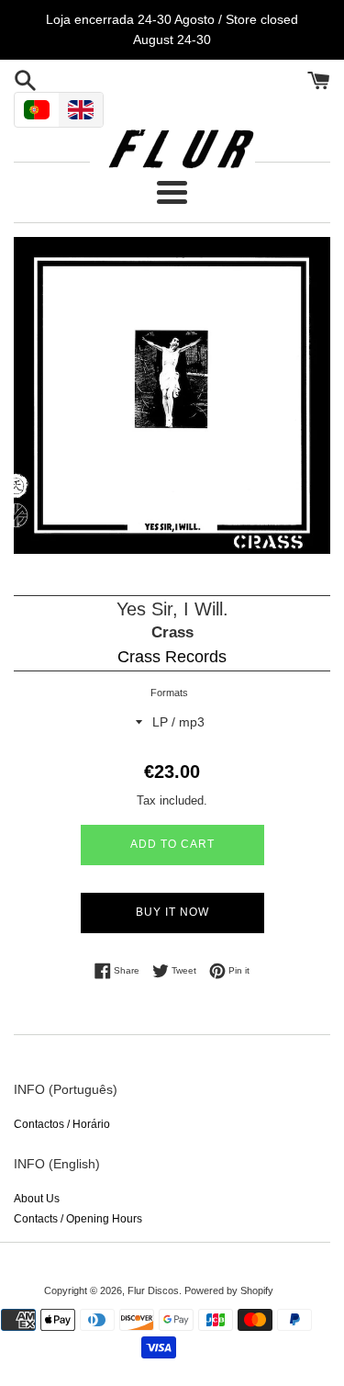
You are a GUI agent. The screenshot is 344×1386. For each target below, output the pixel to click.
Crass (172, 632)
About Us (37, 1198)
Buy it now (172, 912)
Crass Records (172, 657)
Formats (169, 692)
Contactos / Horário (62, 1124)
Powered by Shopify (228, 1290)
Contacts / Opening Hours (78, 1218)
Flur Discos (153, 1290)
